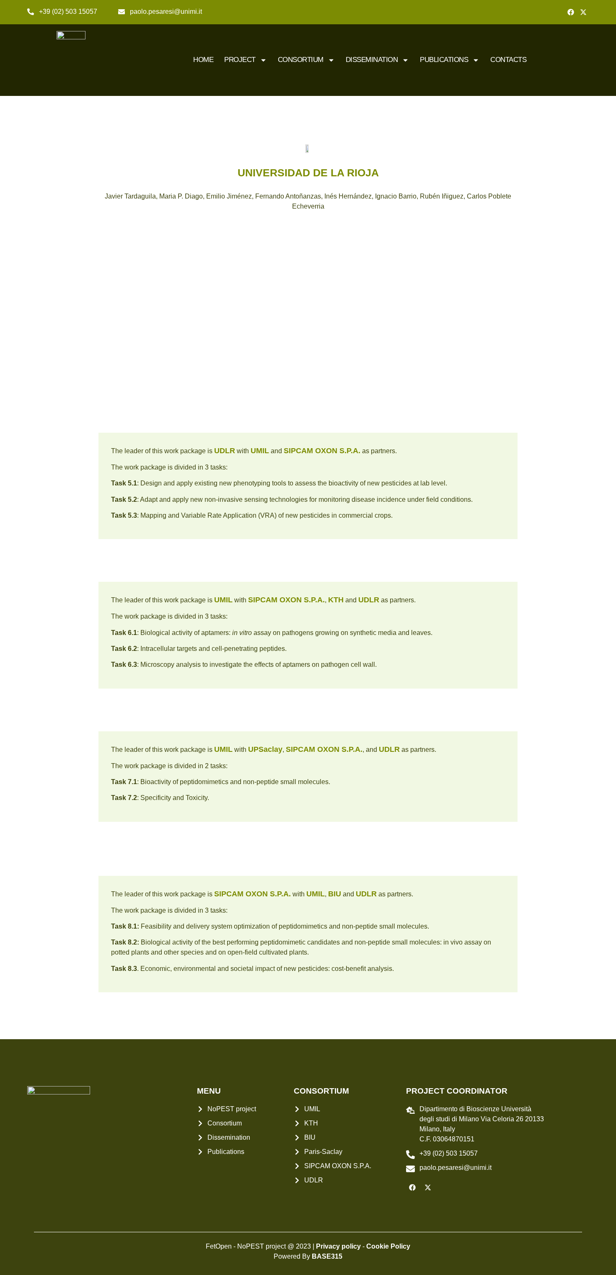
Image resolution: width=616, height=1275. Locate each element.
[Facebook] (570, 12)
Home (203, 60)
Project (240, 60)
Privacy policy (338, 1246)
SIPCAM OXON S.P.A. (322, 451)
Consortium (301, 60)
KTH (336, 600)
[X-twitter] (583, 12)
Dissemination (372, 60)
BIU (334, 894)
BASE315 (327, 1256)
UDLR (224, 451)
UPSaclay (265, 749)
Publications (444, 60)
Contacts (508, 60)
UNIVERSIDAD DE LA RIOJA (308, 172)
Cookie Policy (388, 1246)
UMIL (260, 451)
